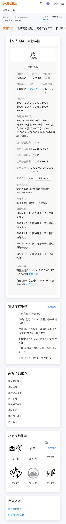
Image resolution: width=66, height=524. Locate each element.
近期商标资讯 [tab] (25, 28)
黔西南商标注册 (16, 514)
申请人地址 (22, 184)
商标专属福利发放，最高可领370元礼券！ (38, 340)
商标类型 (21, 84)
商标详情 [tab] (8, 28)
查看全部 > (53, 306)
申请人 (20, 178)
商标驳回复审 (15, 392)
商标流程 (21, 208)
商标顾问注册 (15, 415)
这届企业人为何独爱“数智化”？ (35, 357)
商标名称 (21, 73)
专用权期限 (22, 167)
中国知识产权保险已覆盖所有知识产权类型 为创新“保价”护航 (38, 331)
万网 (14, 17)
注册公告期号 (23, 155)
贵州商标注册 (15, 509)
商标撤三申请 (15, 404)
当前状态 (47, 73)
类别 (32, 84)
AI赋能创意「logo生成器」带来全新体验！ (38, 321)
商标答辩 (12, 398)
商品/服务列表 (24, 116)
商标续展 (12, 387)
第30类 (34, 88)
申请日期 (47, 84)
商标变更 (12, 410)
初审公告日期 (23, 148)
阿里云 (6, 17)
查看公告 (33, 274)
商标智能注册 (15, 381)
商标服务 (24, 17)
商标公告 (21, 266)
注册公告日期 (23, 161)
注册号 (33, 73)
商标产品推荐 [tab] (44, 28)
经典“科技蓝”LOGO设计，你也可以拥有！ (37, 350)
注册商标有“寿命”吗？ (30, 313)
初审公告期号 (23, 142)
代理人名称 (22, 198)
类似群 (20, 98)
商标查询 (12, 421)
